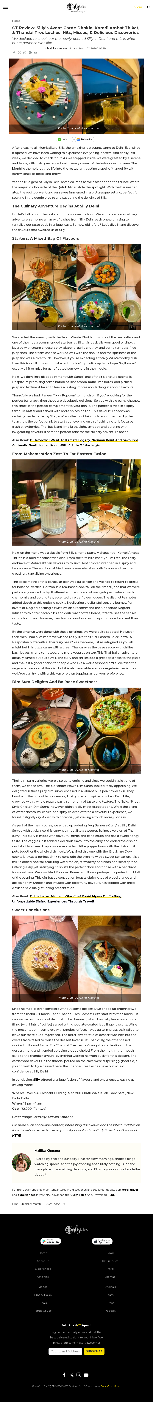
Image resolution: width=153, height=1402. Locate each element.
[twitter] (19, 53)
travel (134, 1189)
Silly (37, 1079)
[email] (35, 53)
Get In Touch (110, 1261)
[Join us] (65, 139)
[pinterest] (30, 53)
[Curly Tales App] (50, 1241)
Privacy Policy (43, 1295)
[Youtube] (86, 1375)
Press (110, 1303)
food (125, 1189)
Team (110, 1295)
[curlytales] (76, 1233)
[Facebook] (64, 1375)
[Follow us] (85, 139)
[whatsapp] (24, 53)
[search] (148, 7)
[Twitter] (71, 1375)
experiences (26, 1195)
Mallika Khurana (57, 48)
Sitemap (110, 1276)
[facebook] (14, 53)
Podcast (110, 1310)
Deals (43, 1303)
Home (16, 21)
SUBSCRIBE (94, 1351)
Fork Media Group (111, 1386)
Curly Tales (78, 1195)
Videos (42, 1286)
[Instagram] (78, 1375)
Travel (110, 1268)
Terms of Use (43, 1310)
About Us (43, 1261)
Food (110, 1253)
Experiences (43, 1268)
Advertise (43, 1276)
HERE (16, 1135)
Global (139, 7)
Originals (110, 1286)
